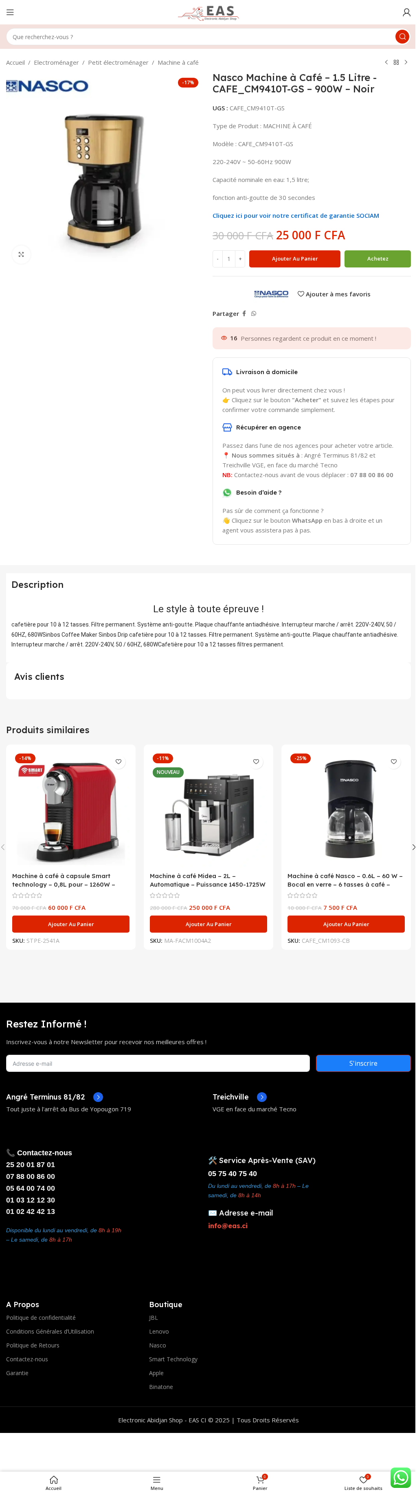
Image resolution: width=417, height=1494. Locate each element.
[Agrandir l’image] (21, 254)
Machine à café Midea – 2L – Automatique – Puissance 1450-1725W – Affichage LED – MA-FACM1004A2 (208, 884)
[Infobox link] (54, 1097)
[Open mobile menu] (10, 12)
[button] (70, 924)
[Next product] (406, 63)
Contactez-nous (27, 1359)
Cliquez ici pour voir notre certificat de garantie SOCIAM (296, 215)
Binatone (161, 1387)
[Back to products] (396, 63)
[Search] (402, 37)
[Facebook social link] (244, 313)
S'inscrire (363, 1063)
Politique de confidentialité (41, 1317)
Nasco (157, 1345)
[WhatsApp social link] (254, 313)
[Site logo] (208, 11)
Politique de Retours (32, 1345)
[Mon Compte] (407, 12)
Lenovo (159, 1331)
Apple (156, 1373)
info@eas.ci (228, 1226)
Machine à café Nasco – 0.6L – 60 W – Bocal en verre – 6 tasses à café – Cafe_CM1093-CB (345, 884)
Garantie (17, 1373)
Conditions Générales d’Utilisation (50, 1331)
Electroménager (56, 62)
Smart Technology (173, 1359)
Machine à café (178, 62)
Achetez (377, 258)
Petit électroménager (118, 62)
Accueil (15, 62)
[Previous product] (386, 63)
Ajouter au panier (295, 258)
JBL (153, 1317)
